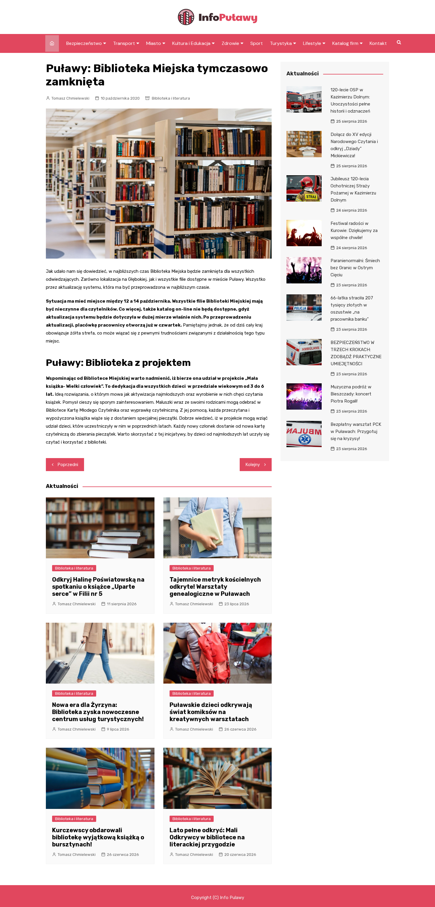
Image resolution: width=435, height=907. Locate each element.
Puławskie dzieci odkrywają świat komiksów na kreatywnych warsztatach (211, 712)
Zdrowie (230, 43)
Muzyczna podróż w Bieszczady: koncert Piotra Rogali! (351, 394)
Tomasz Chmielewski (70, 98)
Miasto (153, 43)
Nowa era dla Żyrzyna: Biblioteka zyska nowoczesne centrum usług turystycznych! (98, 712)
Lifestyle (312, 43)
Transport (124, 43)
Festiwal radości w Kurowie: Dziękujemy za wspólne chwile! (354, 230)
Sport (256, 43)
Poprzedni (68, 465)
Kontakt (378, 43)
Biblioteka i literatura (171, 98)
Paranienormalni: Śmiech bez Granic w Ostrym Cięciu (355, 268)
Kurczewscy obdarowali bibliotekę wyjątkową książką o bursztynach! (98, 837)
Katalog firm (345, 43)
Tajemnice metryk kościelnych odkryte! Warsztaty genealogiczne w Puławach (215, 586)
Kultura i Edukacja (191, 43)
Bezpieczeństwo (84, 43)
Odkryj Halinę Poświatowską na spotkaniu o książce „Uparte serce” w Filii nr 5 (98, 586)
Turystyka (281, 43)
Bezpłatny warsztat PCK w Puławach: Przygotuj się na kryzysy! (356, 431)
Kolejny (253, 465)
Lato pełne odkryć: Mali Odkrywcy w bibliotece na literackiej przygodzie (207, 837)
